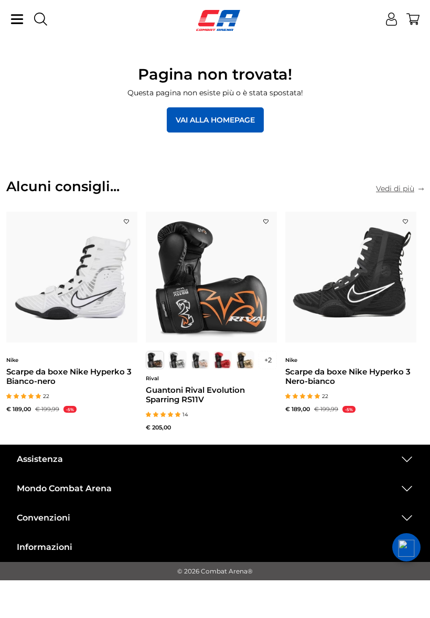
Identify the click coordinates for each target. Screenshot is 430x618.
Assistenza (40, 459)
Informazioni (44, 547)
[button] (406, 547)
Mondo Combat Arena (64, 488)
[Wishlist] (126, 218)
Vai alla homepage (215, 120)
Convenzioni (43, 518)
